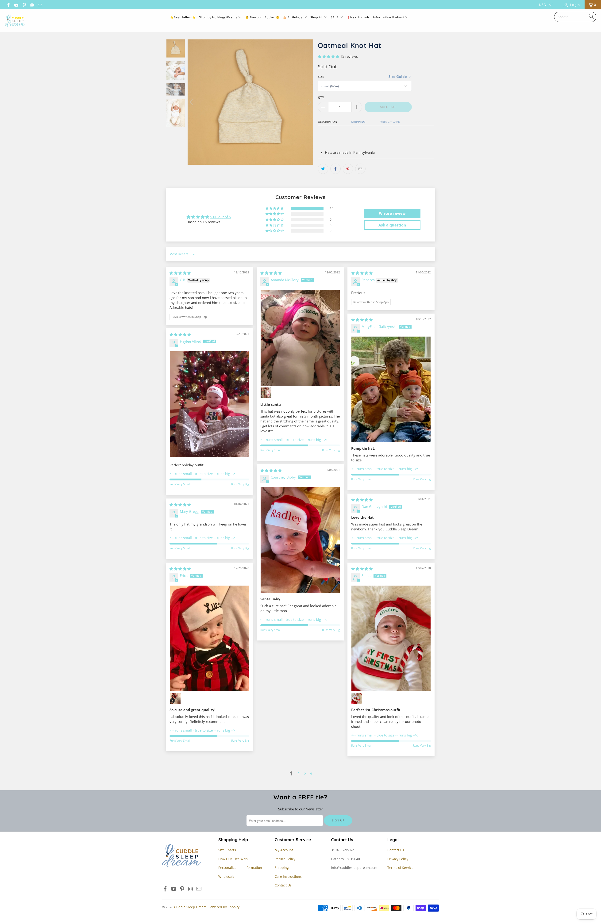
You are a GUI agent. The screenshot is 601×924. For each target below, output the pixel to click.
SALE (335, 17)
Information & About (388, 17)
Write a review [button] (392, 213)
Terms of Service (400, 867)
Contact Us (283, 885)
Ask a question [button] (392, 225)
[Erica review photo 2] (175, 698)
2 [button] (298, 773)
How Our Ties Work (233, 859)
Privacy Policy (397, 859)
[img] (180, 273)
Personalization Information (240, 867)
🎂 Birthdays (293, 17)
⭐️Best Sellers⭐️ (183, 17)
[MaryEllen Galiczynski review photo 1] (391, 389)
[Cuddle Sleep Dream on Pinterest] (24, 4)
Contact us (395, 850)
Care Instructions (288, 876)
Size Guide (398, 76)
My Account (284, 850)
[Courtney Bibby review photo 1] (300, 540)
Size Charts (227, 850)
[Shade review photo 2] (356, 698)
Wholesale (226, 876)
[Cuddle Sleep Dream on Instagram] (32, 4)
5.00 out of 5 (220, 217)
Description (327, 121)
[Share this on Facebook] (335, 169)
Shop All (316, 17)
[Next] (308, 102)
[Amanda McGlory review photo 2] (266, 393)
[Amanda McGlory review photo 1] (300, 338)
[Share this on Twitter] (323, 169)
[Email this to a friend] (360, 169)
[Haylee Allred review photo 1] (209, 404)
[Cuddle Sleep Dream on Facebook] (8, 4)
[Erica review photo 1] (209, 638)
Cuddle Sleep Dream (190, 907)
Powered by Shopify (223, 907)
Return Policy (285, 859)
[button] (328, 56)
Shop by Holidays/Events (218, 17)
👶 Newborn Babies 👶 (262, 17)
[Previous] (192, 102)
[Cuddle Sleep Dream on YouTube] (16, 4)
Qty (321, 97)
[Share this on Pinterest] (348, 169)
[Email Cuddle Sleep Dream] (39, 4)
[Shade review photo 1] (391, 638)
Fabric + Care (389, 121)
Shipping (358, 121)
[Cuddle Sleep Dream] (15, 21)
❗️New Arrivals (358, 17)
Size (321, 77)
